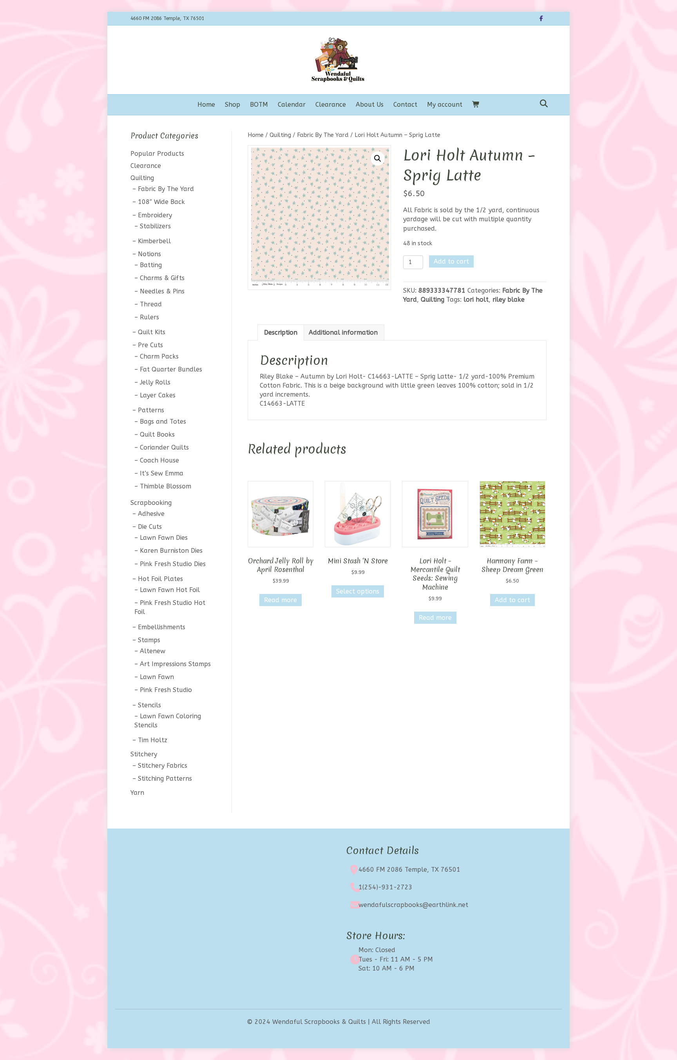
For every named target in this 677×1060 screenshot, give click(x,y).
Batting (151, 265)
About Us (370, 104)
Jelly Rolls (155, 382)
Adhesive (151, 513)
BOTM (259, 104)
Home (206, 104)
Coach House (159, 460)
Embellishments (161, 627)
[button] (378, 158)
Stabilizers (155, 226)
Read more (280, 600)
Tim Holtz (152, 740)
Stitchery (143, 754)
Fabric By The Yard (323, 134)
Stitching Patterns (165, 778)
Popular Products (157, 153)
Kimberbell (154, 241)
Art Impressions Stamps (175, 664)
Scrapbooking (151, 502)
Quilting (280, 134)
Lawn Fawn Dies (164, 537)
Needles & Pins (162, 291)
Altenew (152, 651)
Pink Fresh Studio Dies (173, 564)
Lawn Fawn (157, 677)
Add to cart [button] (512, 600)
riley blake (508, 299)
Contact (405, 104)
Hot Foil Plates (160, 579)
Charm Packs (159, 356)
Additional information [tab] (343, 332)
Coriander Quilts (164, 447)
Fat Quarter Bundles (171, 369)
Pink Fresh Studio (166, 690)
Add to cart (451, 261)
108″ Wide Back (161, 202)
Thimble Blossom (165, 486)
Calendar (292, 104)
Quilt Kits (151, 332)
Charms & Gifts (162, 278)
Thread (151, 304)
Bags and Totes (163, 421)
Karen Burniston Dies (171, 550)
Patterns (151, 410)
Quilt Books (157, 434)
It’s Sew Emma (161, 473)
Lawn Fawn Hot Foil (170, 590)
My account (444, 104)
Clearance (330, 104)
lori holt (476, 299)
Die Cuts (150, 526)
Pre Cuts (150, 345)
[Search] (542, 104)
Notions (149, 254)
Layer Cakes (158, 395)
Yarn (137, 792)
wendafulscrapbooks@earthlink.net (413, 905)
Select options (357, 591)
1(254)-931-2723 (385, 887)
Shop (232, 104)
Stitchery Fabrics (162, 765)
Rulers (149, 317)
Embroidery (155, 215)
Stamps (149, 640)
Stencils (149, 705)
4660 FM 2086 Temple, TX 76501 (409, 869)
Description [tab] (280, 332)
